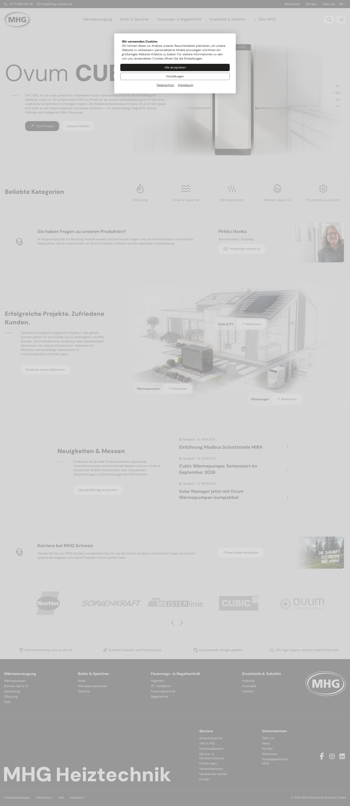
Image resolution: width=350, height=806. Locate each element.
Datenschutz (165, 85)
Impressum (185, 85)
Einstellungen (175, 76)
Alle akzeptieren (175, 67)
